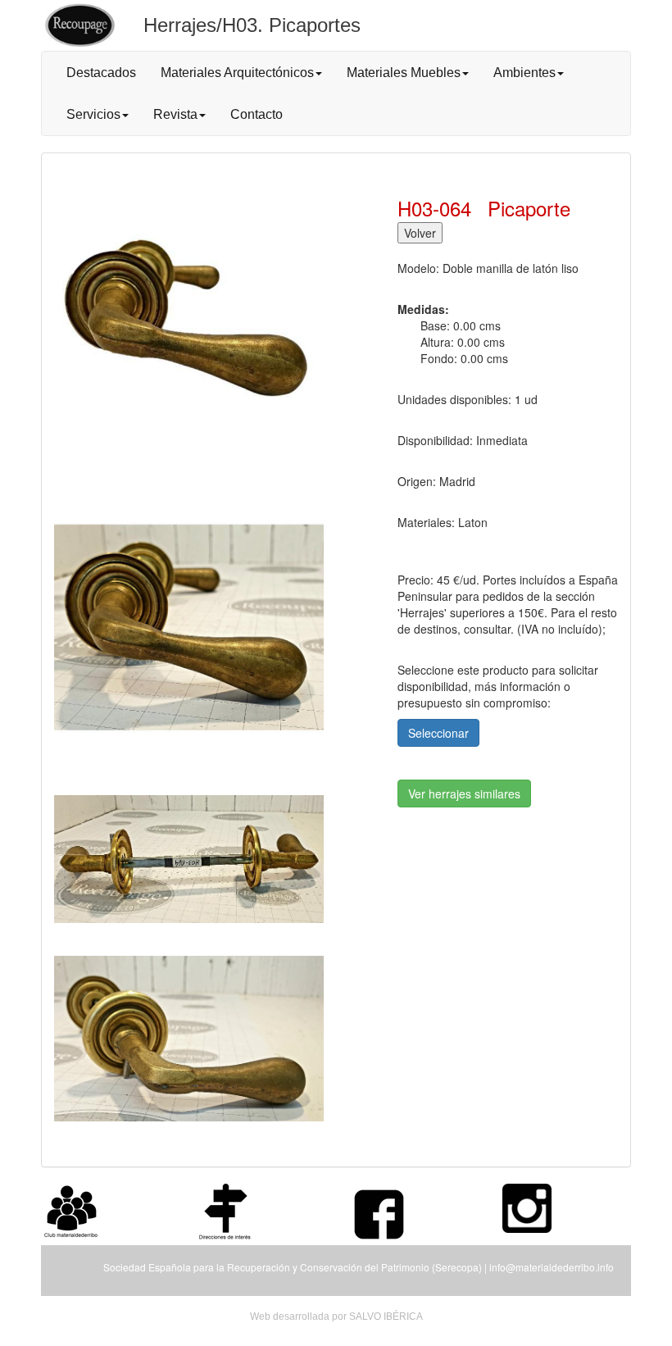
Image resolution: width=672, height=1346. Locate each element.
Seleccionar (438, 733)
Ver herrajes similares (464, 793)
